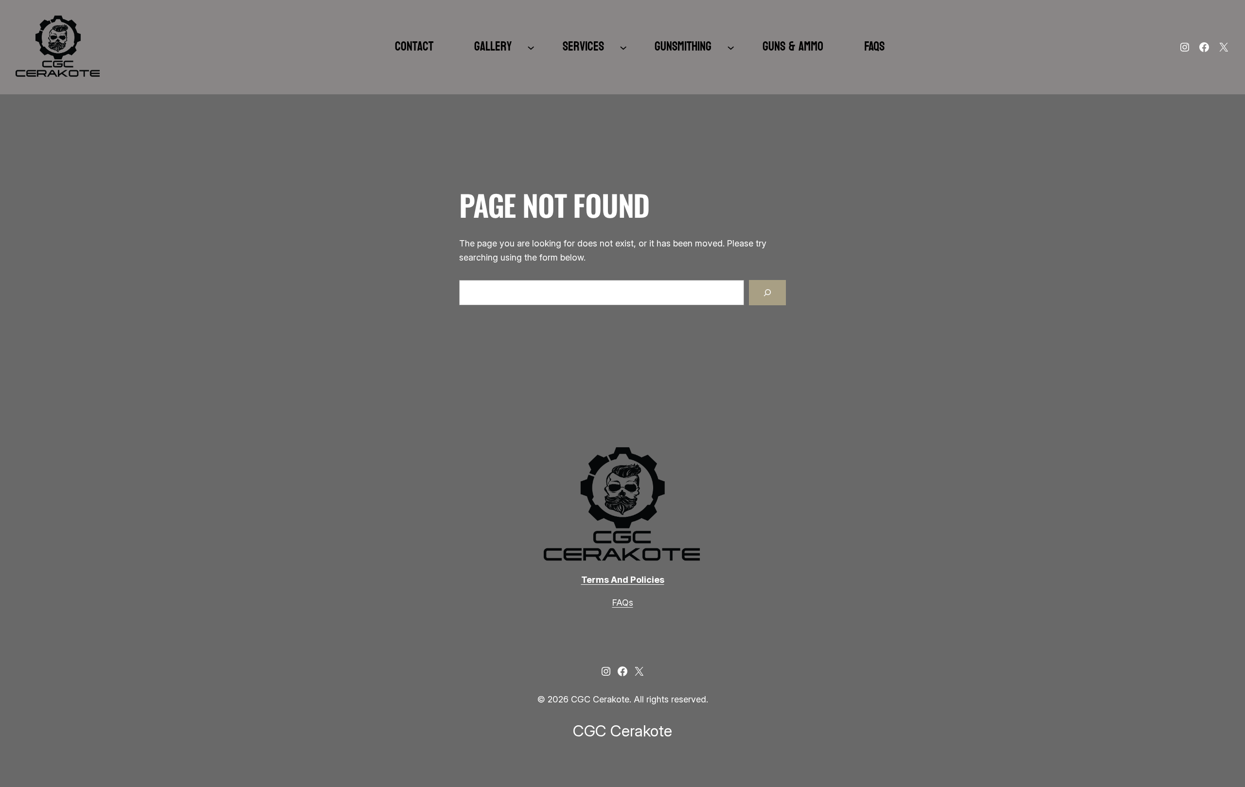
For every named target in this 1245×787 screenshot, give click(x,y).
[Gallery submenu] (530, 47)
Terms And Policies (622, 580)
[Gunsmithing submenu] (730, 47)
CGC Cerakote (622, 730)
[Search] (767, 292)
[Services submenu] (623, 47)
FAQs (622, 602)
